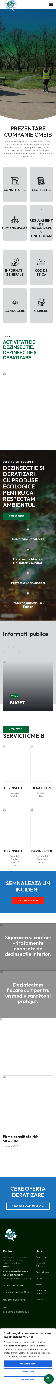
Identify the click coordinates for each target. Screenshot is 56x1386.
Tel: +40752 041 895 (13, 1275)
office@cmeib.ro (16, 1299)
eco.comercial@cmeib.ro (16, 1311)
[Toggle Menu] (51, 4)
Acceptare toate (28, 1363)
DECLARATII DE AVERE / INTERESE (23, 698)
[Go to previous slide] (6, 649)
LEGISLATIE (41, 190)
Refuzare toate (28, 1379)
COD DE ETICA (41, 272)
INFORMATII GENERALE (15, 272)
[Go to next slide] (16, 649)
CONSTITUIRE (15, 190)
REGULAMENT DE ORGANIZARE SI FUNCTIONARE (41, 228)
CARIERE (41, 311)
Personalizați (28, 1371)
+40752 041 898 (15, 1285)
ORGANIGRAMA (15, 228)
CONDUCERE (14, 311)
